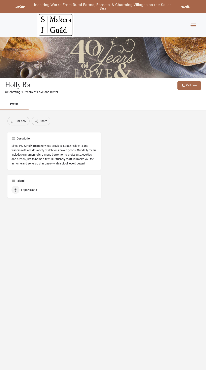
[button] (193, 25)
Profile (14, 103)
